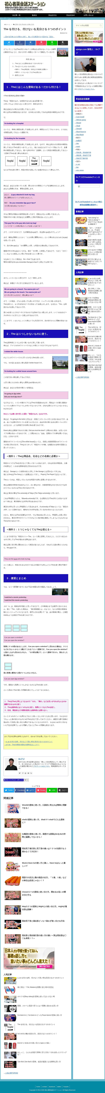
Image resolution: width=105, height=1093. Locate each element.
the (27, 780)
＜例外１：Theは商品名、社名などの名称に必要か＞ (31, 69)
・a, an (77, 164)
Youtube (66, 1086)
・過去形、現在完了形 (83, 155)
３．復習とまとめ (18, 75)
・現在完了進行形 (81, 158)
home (38, 1086)
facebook (52, 1086)
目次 (27, 59)
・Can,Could (79, 117)
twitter (59, 1086)
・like (77, 143)
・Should (78, 129)
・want (77, 146)
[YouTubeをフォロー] (25, 773)
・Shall (77, 126)
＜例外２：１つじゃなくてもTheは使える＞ (28, 72)
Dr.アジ (21, 759)
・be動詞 (78, 141)
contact (44, 1086)
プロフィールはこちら (41, 766)
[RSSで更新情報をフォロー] (31, 773)
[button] (101, 25)
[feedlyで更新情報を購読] (28, 773)
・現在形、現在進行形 (83, 152)
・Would (78, 123)
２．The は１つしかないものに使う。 (24, 66)
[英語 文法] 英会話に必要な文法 (14, 780)
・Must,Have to (80, 132)
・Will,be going (80, 120)
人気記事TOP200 (11, 1073)
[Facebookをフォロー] (22, 773)
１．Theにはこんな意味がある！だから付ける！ (27, 63)
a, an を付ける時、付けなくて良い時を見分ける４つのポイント (29, 742)
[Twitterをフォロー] (19, 773)
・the (77, 167)
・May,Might (79, 135)
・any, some (79, 170)
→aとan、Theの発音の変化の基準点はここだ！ (21, 745)
